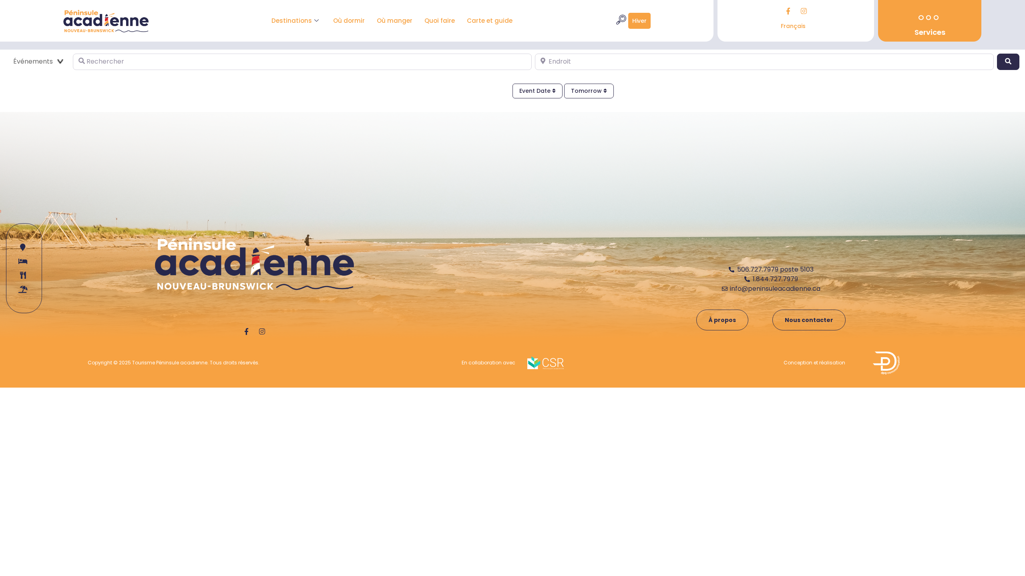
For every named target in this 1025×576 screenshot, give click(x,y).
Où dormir (349, 20)
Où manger (394, 20)
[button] (621, 20)
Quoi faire (439, 20)
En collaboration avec (488, 362)
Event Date (535, 91)
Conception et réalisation (814, 362)
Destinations (291, 20)
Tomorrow (587, 91)
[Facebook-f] (788, 11)
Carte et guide (489, 20)
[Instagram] (803, 11)
